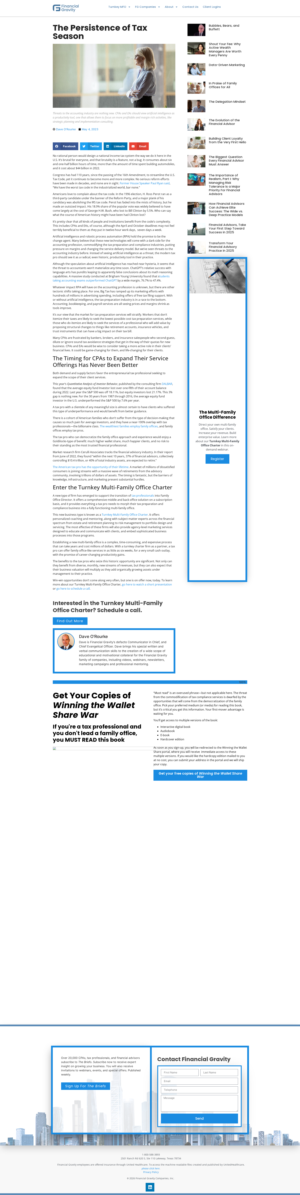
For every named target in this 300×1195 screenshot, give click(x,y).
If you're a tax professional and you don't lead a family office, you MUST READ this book (97, 733)
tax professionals (143, 495)
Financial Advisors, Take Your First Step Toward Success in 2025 (227, 228)
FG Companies (145, 7)
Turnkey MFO (117, 7)
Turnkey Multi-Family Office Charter (125, 515)
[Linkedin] (150, 1187)
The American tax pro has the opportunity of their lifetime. (91, 467)
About (169, 7)
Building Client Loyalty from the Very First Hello (227, 140)
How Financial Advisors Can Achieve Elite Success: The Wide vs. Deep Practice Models (226, 209)
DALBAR (167, 384)
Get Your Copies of (94, 705)
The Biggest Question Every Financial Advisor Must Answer (226, 160)
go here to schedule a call (73, 588)
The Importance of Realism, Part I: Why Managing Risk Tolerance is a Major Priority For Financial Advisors (224, 184)
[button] (65, 146)
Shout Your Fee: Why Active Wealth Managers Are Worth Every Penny (225, 49)
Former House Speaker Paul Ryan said (145, 183)
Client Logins (212, 7)
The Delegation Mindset (227, 101)
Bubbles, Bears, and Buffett (224, 27)
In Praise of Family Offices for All (223, 85)
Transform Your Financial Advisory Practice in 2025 (223, 247)
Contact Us (190, 7)
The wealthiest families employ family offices (129, 426)
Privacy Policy (151, 1172)
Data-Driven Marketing (227, 65)
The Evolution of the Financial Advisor (224, 122)
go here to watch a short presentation (147, 584)
